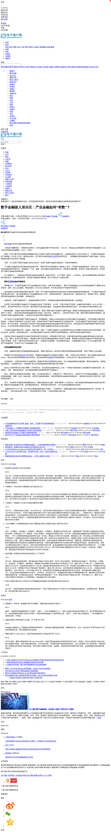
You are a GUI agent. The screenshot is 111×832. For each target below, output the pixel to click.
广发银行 (8, 184)
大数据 (50, 357)
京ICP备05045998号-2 (27, 786)
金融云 (51, 67)
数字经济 (72, 435)
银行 (7, 195)
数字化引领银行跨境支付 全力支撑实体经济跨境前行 (25, 673)
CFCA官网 (47, 775)
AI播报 (8, 56)
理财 (26, 47)
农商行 (7, 188)
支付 (7, 154)
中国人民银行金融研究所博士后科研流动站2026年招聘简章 (27, 749)
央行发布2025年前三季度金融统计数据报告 (21, 671)
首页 (7, 42)
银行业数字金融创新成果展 (78, 67)
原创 (7, 47)
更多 (14, 464)
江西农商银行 (10, 737)
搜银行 (7, 58)
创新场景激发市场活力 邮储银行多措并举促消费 (25, 662)
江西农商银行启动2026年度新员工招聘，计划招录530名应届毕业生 (30, 741)
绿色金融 (8, 181)
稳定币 (10, 67)
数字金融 (4, 67)
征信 (7, 168)
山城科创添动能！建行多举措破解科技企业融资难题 (26, 664)
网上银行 (8, 166)
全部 (96, 67)
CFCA (7, 170)
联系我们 (11, 775)
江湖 (22, 47)
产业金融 (54, 216)
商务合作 (26, 775)
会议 (18, 47)
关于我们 (4, 775)
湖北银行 (8, 753)
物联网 (57, 67)
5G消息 (8, 177)
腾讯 (72, 447)
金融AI (40, 67)
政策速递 (50, 47)
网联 (84, 445)
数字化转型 (53, 256)
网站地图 (33, 775)
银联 (7, 157)
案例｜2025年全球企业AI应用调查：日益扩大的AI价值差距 (28, 668)
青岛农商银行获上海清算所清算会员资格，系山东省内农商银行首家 (31, 675)
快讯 (11, 47)
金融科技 (66, 216)
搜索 (2, 62)
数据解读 (43, 47)
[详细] (99, 718)
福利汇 (31, 47)
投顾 (7, 161)
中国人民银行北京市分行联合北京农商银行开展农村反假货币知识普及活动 (35, 660)
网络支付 (33, 67)
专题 (7, 49)
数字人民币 (25, 67)
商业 (77, 456)
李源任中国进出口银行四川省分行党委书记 (26, 678)
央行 (7, 745)
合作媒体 (19, 775)
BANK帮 (13, 118)
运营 (82, 449)
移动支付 (23, 355)
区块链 (46, 67)
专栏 (7, 51)
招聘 (14, 47)
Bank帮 (91, 67)
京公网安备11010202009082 (47, 786)
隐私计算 (17, 67)
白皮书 (7, 159)
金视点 (36, 47)
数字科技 (74, 430)
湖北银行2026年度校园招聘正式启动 (19, 757)
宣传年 (7, 54)
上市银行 (8, 186)
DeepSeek (13, 75)
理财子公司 (9, 179)
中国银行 (8, 163)
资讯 (7, 45)
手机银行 (8, 175)
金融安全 (63, 67)
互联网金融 (12, 281)
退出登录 (4, 19)
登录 (2, 2)
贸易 (86, 451)
